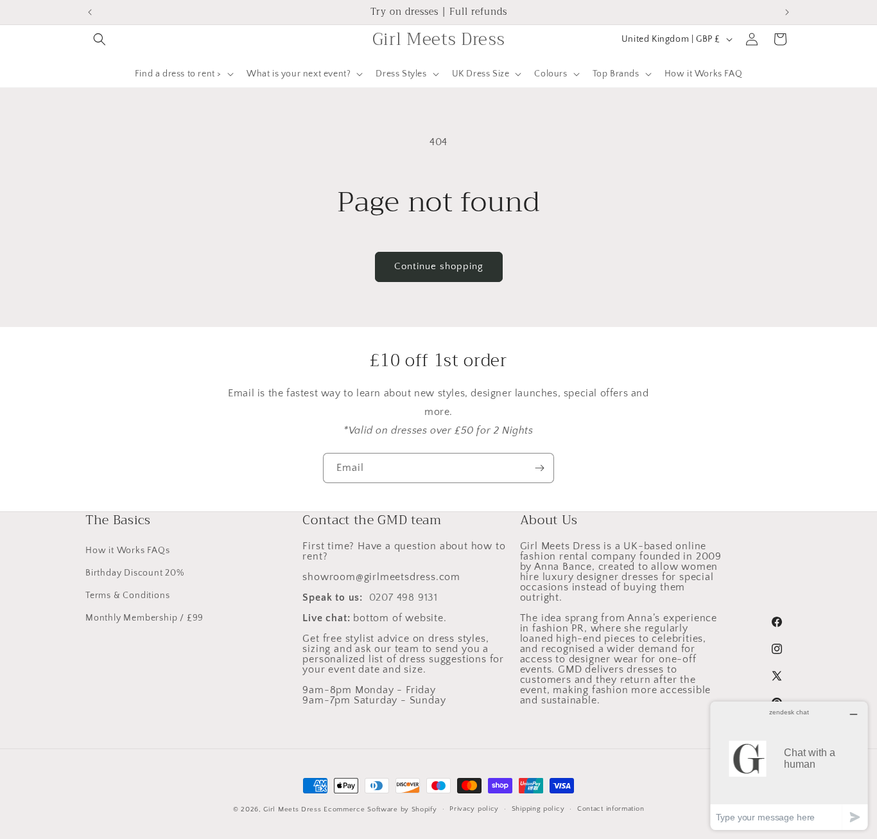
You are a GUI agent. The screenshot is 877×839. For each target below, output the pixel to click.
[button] (99, 39)
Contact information (610, 809)
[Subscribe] (539, 468)
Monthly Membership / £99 (144, 618)
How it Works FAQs (127, 550)
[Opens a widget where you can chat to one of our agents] (789, 765)
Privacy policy (474, 809)
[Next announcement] (787, 12)
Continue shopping (438, 266)
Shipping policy (538, 809)
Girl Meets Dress (292, 809)
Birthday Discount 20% (134, 573)
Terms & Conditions (127, 595)
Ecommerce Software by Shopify (380, 809)
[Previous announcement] (90, 12)
